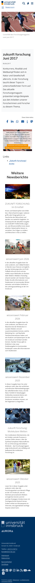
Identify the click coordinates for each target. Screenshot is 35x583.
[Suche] (24, 3)
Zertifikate (4, 564)
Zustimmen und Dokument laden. (17, 145)
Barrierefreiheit (6, 562)
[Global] (28, 3)
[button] (7, 121)
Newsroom (9, 7)
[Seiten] (32, 3)
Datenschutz (5, 558)
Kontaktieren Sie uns (8, 552)
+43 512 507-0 (12, 549)
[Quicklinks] (28, 3)
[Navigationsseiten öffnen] (2, 7)
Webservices (16, 580)
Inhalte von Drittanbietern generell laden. (17, 148)
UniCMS (10, 580)
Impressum (5, 555)
